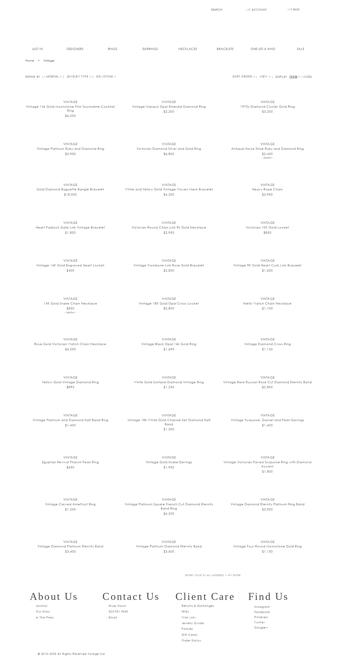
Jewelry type (77, 76)
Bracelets (225, 49)
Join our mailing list (134, 575)
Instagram (262, 606)
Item (293, 76)
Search (217, 9)
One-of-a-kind (263, 49)
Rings (113, 49)
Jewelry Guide (193, 623)
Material (51, 76)
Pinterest (261, 617)
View (263, 76)
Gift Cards (190, 634)
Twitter (259, 622)
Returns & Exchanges (198, 605)
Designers (75, 49)
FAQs (185, 611)
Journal (42, 605)
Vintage (48, 60)
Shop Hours (117, 605)
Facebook (262, 611)
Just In (37, 49)
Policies (187, 628)
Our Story (43, 611)
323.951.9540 (118, 611)
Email (113, 617)
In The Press (45, 617)
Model (307, 76)
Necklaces (187, 49)
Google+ (261, 627)
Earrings (150, 49)
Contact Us (131, 596)
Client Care (205, 596)
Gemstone (104, 76)
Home (29, 60)
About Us (54, 596)
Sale (300, 49)
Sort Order (242, 76)
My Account (256, 9)
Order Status (191, 640)
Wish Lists (189, 617)
